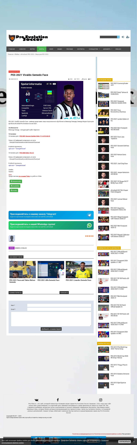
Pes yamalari (126, 434)
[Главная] (27, 41)
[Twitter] (79, 400)
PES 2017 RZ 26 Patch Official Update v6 (118, 306)
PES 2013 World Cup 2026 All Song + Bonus (119, 357)
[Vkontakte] (36, 400)
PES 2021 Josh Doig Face (119, 163)
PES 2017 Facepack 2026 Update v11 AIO (119, 261)
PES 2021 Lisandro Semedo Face (78, 280)
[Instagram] (100, 400)
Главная (10, 54)
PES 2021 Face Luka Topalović (117, 137)
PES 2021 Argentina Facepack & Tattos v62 (118, 209)
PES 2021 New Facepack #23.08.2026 (119, 128)
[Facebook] (58, 400)
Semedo (17, 248)
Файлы (17, 54)
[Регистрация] (127, 37)
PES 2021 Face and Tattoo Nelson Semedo (22, 281)
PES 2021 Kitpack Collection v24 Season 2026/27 (120, 235)
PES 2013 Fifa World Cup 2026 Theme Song (119, 348)
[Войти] (122, 37)
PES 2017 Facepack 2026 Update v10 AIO (119, 332)
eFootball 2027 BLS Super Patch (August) (119, 191)
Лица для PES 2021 (41, 54)
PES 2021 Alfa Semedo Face (48, 280)
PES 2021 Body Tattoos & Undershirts (119, 93)
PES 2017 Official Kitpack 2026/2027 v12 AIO (119, 323)
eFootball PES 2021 (27, 54)
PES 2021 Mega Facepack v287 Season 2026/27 (119, 217)
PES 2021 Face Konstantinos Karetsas (118, 111)
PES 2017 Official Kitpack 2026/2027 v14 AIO (119, 270)
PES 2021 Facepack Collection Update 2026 (118, 102)
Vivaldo (24, 248)
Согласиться (124, 441)
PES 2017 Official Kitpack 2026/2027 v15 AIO (119, 252)
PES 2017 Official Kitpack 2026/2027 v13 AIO (119, 288)
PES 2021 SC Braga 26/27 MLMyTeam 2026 (119, 182)
